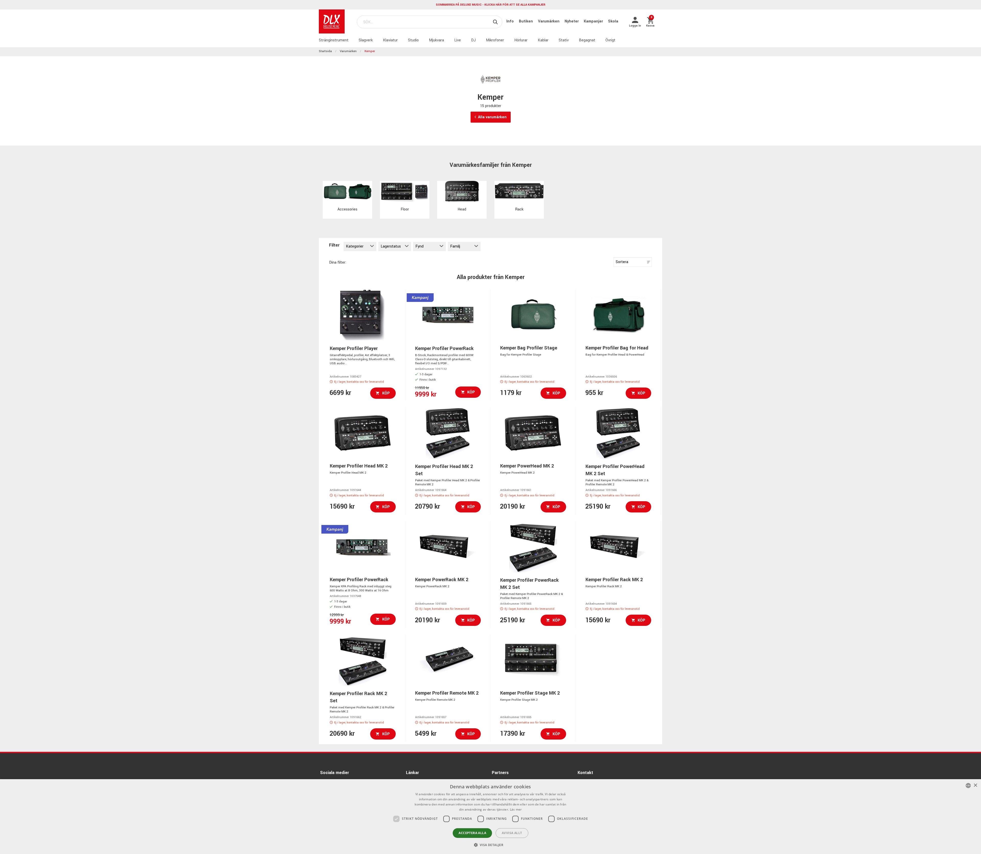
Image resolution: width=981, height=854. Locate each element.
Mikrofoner (495, 40)
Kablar (543, 40)
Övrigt (610, 40)
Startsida (325, 51)
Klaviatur (390, 40)
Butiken (526, 21)
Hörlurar (521, 40)
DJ (473, 40)
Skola (613, 21)
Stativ (564, 40)
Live (457, 40)
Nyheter (572, 21)
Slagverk (366, 40)
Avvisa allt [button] (512, 833)
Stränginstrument (333, 40)
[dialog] (490, 816)
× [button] (975, 785)
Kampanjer (594, 21)
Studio (413, 40)
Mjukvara (436, 40)
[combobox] (968, 785)
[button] (491, 845)
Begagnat (587, 40)
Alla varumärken (492, 117)
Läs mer (516, 809)
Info (510, 21)
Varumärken (549, 21)
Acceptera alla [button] (472, 833)
